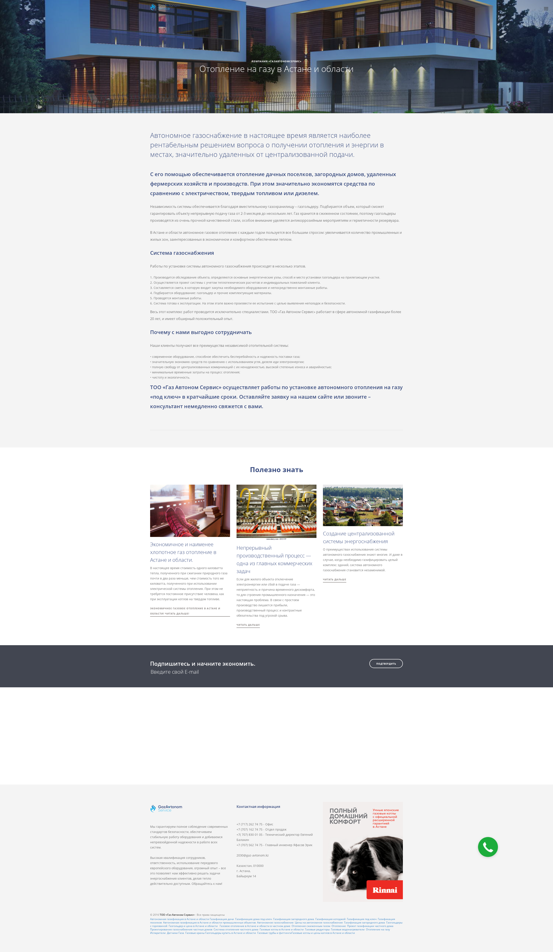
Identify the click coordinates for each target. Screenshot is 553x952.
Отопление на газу (378, 929)
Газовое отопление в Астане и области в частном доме (255, 926)
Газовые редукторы (317, 929)
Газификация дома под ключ (253, 919)
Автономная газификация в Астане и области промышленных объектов (209, 922)
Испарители (158, 933)
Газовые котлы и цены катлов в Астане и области (323, 933)
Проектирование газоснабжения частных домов (181, 929)
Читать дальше (248, 624)
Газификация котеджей (330, 919)
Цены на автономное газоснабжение (319, 922)
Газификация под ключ (362, 919)
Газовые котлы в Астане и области (282, 929)
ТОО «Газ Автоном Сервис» (177, 915)
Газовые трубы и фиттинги (274, 933)
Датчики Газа (175, 933)
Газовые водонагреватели (348, 929)
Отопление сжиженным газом (311, 926)
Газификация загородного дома (293, 919)
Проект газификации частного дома (370, 926)
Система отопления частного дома (236, 929)
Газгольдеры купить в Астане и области (230, 933)
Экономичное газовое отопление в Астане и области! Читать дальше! (185, 611)
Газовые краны (195, 933)
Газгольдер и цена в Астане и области (193, 926)
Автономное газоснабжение (275, 922)
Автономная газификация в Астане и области (179, 919)
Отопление (339, 926)
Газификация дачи (222, 919)
